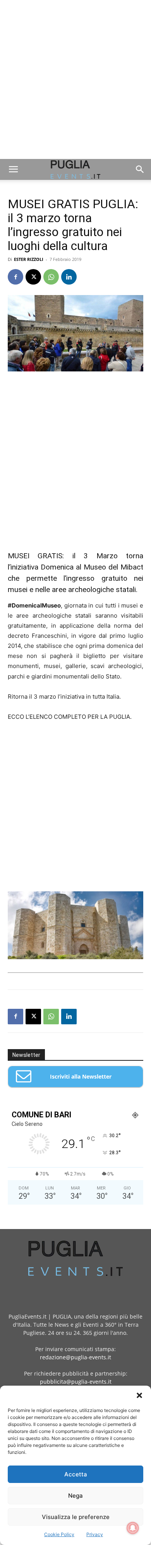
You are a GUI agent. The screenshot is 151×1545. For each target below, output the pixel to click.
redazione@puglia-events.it (75, 1357)
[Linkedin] (69, 277)
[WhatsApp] (51, 277)
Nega (75, 1495)
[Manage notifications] (133, 1528)
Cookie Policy (59, 1534)
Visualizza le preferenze (76, 1517)
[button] (139, 1395)
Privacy (94, 1534)
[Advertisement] (75, 79)
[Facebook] (15, 277)
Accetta (75, 1474)
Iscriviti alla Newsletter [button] (81, 1076)
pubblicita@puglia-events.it (76, 1381)
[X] (33, 277)
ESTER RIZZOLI (28, 259)
